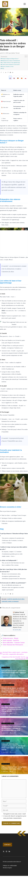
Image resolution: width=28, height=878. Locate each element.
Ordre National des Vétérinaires (13, 645)
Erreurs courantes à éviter (7, 66)
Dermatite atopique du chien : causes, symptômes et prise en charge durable (12, 709)
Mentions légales (7, 868)
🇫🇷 (10, 78)
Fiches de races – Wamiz (10, 638)
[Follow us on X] (3, 851)
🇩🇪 (18, 78)
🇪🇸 (21, 78)
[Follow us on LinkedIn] (9, 851)
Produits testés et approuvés (8, 685)
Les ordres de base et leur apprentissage (11, 62)
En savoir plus (17, 630)
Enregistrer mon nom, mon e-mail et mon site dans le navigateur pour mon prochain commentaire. (14, 816)
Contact (7, 844)
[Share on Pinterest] (8, 72)
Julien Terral (5, 675)
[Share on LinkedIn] (6, 72)
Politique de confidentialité (10, 865)
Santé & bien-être (5, 667)
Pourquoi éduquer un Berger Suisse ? (10, 58)
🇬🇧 (14, 78)
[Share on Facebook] (1, 72)
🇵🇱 (25, 78)
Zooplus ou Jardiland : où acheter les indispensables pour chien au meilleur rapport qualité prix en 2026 (14, 690)
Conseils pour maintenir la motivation (11, 64)
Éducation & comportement (11, 608)
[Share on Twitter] (3, 72)
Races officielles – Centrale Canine (14, 643)
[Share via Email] (10, 72)
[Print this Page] (12, 72)
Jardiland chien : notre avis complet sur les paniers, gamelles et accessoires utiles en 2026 (13, 728)
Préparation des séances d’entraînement (11, 60)
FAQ (3, 68)
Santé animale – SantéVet (11, 640)
